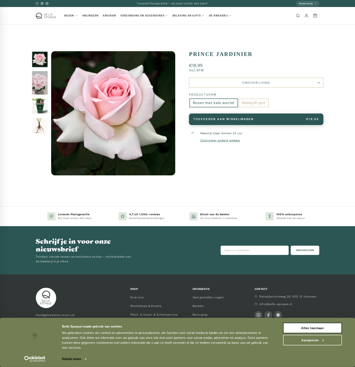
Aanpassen (310, 340)
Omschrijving (256, 83)
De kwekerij (218, 15)
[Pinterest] (47, 3)
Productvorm (203, 94)
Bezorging (199, 314)
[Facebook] (42, 3)
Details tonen (71, 359)
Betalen (198, 306)
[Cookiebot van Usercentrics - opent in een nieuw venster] (35, 359)
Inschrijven (305, 250)
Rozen (69, 15)
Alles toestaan (312, 328)
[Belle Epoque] (46, 16)
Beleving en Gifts (187, 15)
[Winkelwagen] (315, 16)
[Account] (306, 16)
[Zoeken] (298, 16)
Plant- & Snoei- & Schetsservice (154, 314)
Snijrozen (90, 15)
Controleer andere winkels (220, 140)
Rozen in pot (253, 102)
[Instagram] (37, 3)
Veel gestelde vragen (208, 297)
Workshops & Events (145, 306)
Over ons (137, 297)
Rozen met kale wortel (213, 102)
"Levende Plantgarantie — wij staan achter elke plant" (172, 3)
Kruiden (109, 15)
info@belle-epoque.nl (275, 304)
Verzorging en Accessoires (142, 15)
